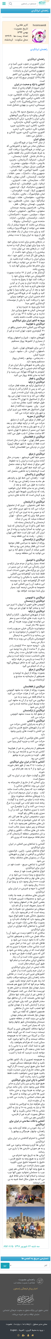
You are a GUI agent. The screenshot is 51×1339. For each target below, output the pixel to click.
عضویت (9, 1324)
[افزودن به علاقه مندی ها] (18, 1335)
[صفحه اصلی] (32, 1335)
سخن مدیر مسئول (40, 1324)
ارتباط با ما (27, 1324)
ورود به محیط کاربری (34, 1330)
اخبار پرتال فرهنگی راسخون (25, 1288)
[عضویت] (23, 1335)
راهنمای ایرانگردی (38, 49)
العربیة (21, 1330)
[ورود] (28, 1335)
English (13, 1330)
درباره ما (17, 1324)
